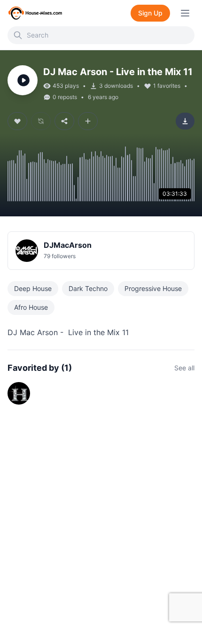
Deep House (33, 288)
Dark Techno (88, 288)
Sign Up (150, 13)
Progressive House (153, 288)
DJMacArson (68, 245)
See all (184, 368)
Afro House (31, 307)
